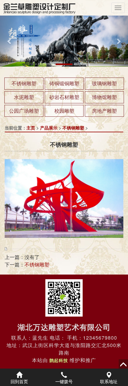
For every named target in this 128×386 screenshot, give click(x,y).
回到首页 (19, 381)
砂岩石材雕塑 (64, 97)
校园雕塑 (64, 110)
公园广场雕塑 (24, 110)
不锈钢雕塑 (23, 83)
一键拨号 (64, 381)
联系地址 (108, 381)
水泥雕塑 (24, 97)
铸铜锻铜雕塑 (64, 83)
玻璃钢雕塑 (104, 83)
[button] (9, 41)
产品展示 (48, 128)
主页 (30, 128)
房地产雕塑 (104, 110)
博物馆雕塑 (104, 97)
